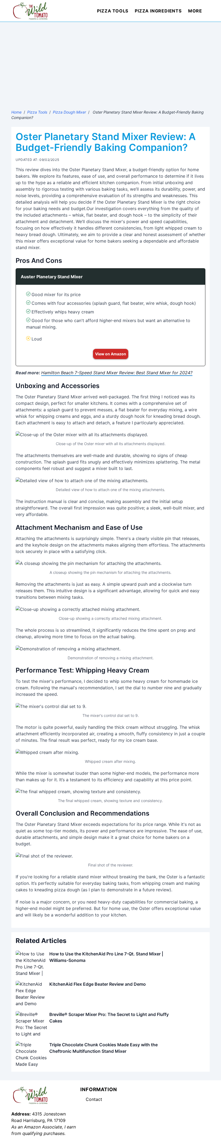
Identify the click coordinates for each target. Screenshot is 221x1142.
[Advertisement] (110, 62)
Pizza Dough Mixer (69, 112)
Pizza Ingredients (158, 11)
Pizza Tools (112, 11)
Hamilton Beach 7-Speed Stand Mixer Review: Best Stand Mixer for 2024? (116, 372)
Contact (94, 1099)
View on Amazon (110, 354)
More (195, 11)
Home (16, 112)
